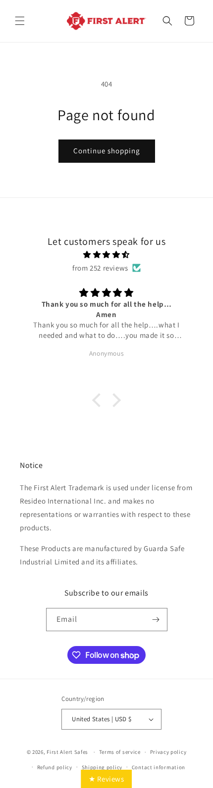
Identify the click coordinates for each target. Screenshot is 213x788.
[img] (106, 254)
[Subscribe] (156, 619)
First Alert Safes (67, 751)
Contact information (158, 767)
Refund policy (54, 767)
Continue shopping (106, 150)
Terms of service (120, 751)
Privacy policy (168, 751)
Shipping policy (102, 767)
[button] (20, 21)
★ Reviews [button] (106, 779)
